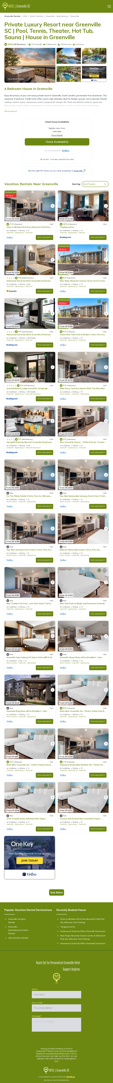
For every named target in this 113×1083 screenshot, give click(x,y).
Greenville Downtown (33, 394)
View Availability (44, 237)
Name (35, 989)
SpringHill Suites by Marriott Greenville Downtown (29, 442)
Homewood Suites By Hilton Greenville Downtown (28, 334)
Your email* (37, 1002)
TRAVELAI (70, 1077)
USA (25, 16)
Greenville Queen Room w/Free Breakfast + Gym (81, 657)
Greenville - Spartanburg (57, 16)
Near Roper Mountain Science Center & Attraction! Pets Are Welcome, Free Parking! (83, 937)
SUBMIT (56, 1038)
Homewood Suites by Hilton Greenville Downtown (28, 281)
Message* (36, 1016)
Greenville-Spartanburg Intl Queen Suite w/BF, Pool (29, 657)
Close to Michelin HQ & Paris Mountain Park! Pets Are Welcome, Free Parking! (82, 921)
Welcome (82, 233)
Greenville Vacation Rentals (17, 921)
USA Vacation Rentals (18, 938)
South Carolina (36, 16)
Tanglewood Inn (67, 227)
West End (28, 286)
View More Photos (16, 79)
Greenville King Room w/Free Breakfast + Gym (26, 711)
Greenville (74, 16)
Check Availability (57, 141)
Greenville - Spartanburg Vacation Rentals (18, 930)
